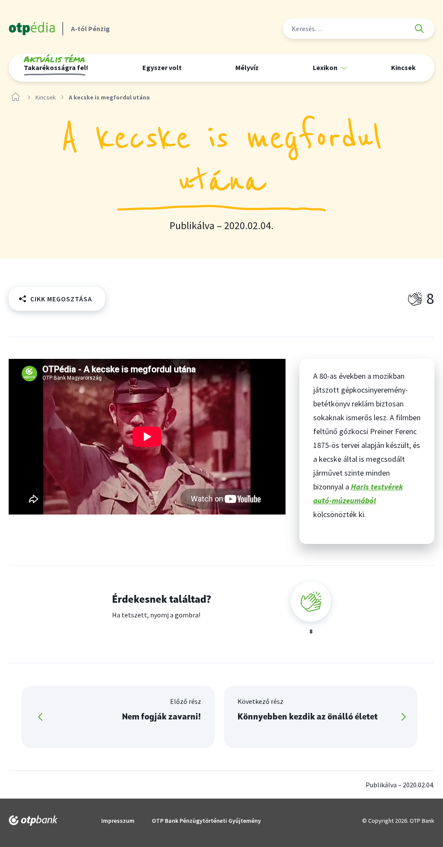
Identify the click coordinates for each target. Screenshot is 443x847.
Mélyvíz (247, 67)
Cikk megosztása (61, 298)
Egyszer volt (162, 67)
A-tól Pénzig (90, 28)
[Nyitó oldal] (15, 97)
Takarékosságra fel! (56, 65)
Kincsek (403, 67)
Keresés (419, 28)
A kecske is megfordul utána (109, 97)
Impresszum (118, 821)
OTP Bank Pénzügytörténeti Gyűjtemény (206, 821)
